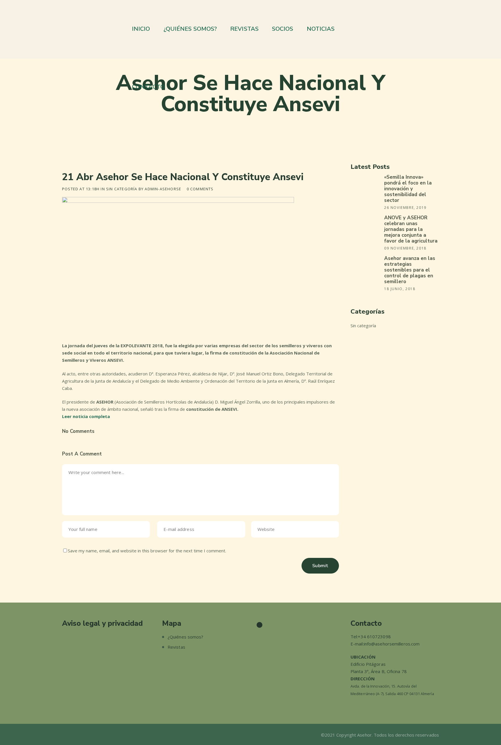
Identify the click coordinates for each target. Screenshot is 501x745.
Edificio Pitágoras (368, 664)
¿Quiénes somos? (186, 637)
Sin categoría (121, 188)
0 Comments (200, 188)
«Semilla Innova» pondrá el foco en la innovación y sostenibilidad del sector (408, 189)
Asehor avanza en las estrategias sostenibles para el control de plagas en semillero (409, 270)
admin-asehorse (163, 188)
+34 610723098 (374, 636)
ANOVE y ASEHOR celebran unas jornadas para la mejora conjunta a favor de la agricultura (411, 229)
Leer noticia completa (86, 416)
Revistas (176, 647)
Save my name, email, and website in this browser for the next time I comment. (147, 551)
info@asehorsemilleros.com (392, 644)
